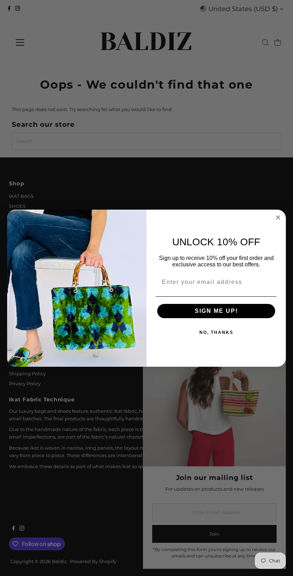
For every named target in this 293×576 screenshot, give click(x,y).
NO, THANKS (216, 332)
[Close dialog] (278, 217)
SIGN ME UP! (216, 311)
